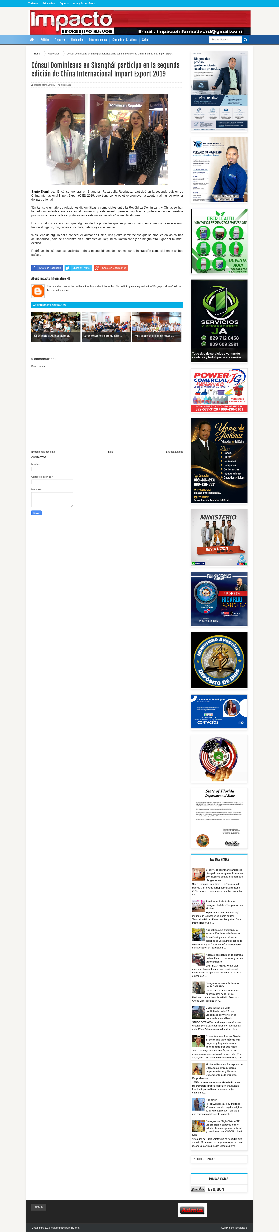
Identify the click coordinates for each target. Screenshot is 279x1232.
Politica (44, 39)
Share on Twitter (81, 267)
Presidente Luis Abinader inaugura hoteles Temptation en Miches (224, 905)
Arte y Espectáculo (84, 3)
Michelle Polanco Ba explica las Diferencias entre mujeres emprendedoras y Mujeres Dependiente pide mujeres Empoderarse (217, 1071)
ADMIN (39, 1207)
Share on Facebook (50, 267)
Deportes (60, 39)
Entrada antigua (174, 451)
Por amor (211, 1099)
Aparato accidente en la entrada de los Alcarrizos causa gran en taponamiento (224, 958)
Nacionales (66, 85)
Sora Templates (237, 1227)
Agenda (64, 3)
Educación (49, 3)
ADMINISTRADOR (204, 1159)
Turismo (33, 3)
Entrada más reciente (43, 451)
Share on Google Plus (114, 267)
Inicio (110, 451)
